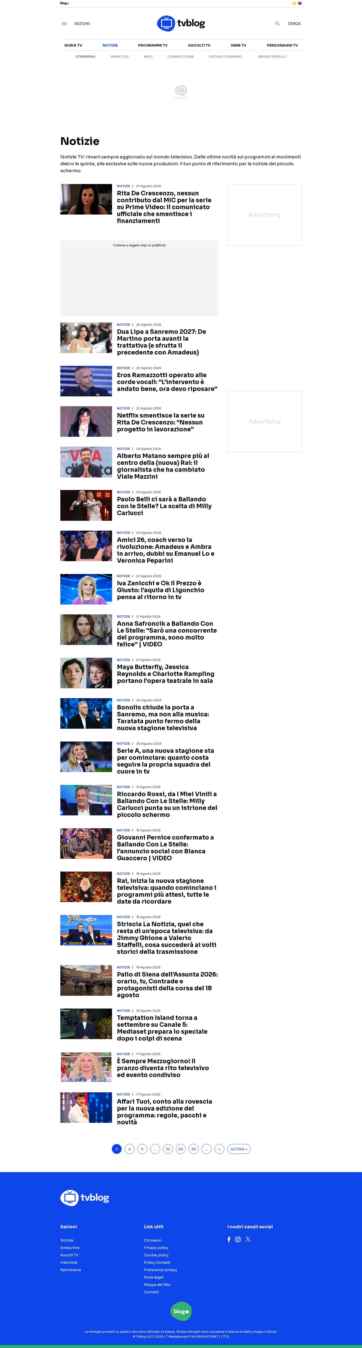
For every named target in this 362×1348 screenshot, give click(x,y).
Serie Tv (238, 45)
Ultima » (238, 1149)
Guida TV (73, 45)
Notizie (110, 45)
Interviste (315, 48)
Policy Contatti (157, 1262)
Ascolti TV (199, 45)
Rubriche (313, 57)
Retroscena (70, 1270)
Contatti (151, 1292)
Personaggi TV (282, 45)
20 (181, 1149)
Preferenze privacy (160, 1270)
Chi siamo (153, 1240)
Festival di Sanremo (226, 56)
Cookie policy (156, 1255)
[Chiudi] (350, 14)
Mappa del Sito (157, 1284)
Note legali (154, 1277)
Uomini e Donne (180, 56)
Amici (148, 56)
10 (168, 1149)
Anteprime (70, 1248)
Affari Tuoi (120, 56)
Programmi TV (152, 45)
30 (193, 1149)
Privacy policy (156, 1248)
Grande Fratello (272, 56)
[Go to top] (311, 1331)
